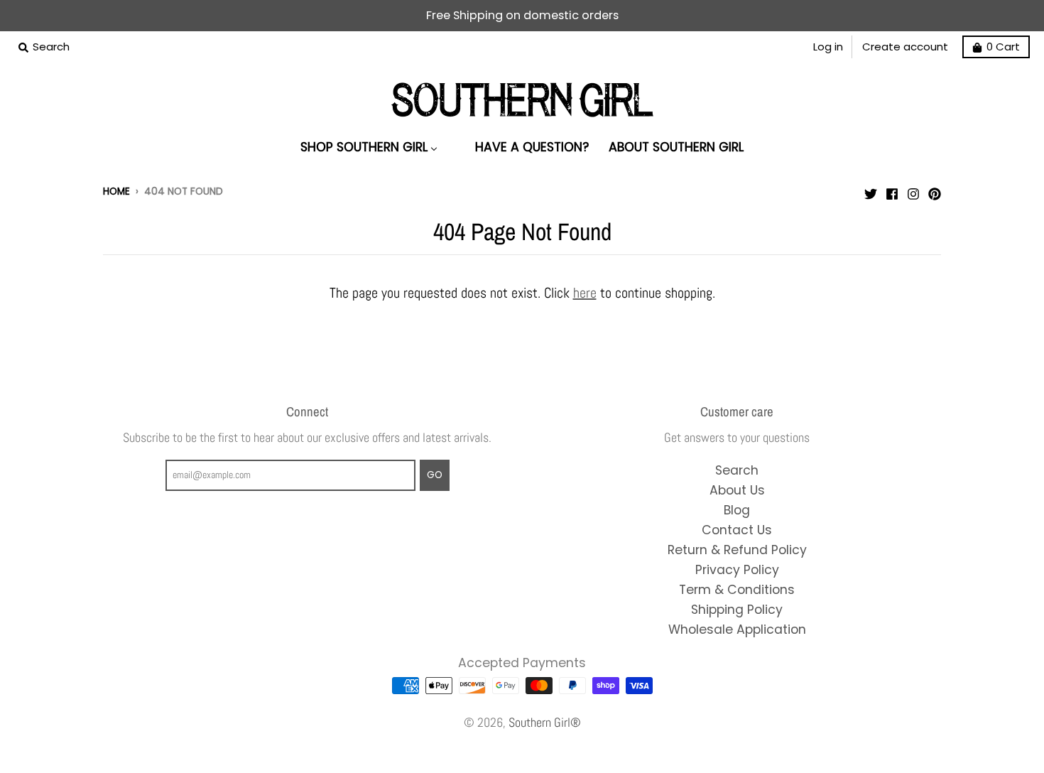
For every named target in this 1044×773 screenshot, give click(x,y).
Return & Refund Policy (737, 549)
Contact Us (737, 530)
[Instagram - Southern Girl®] (913, 190)
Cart (1003, 46)
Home (116, 191)
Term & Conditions (737, 589)
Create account (905, 46)
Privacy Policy (737, 569)
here (585, 292)
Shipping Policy (737, 609)
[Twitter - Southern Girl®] (870, 190)
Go (434, 475)
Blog (737, 510)
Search (736, 470)
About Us (737, 490)
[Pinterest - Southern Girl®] (934, 190)
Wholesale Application (737, 629)
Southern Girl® (545, 722)
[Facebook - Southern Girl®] (892, 190)
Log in (828, 46)
